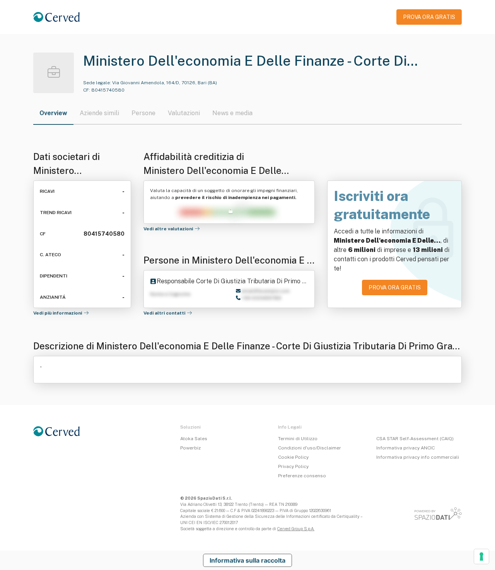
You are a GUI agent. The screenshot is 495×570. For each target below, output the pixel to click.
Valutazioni (184, 113)
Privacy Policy (293, 466)
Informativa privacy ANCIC (405, 448)
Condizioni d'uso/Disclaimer (309, 448)
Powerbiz (190, 448)
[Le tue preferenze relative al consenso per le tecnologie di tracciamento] (481, 556)
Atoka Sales (193, 438)
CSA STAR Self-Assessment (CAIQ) (415, 438)
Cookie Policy (293, 457)
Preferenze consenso (302, 475)
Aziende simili (99, 113)
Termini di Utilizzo (297, 438)
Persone (143, 113)
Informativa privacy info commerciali (417, 457)
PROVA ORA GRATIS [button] (429, 17)
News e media (232, 113)
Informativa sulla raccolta (247, 560)
